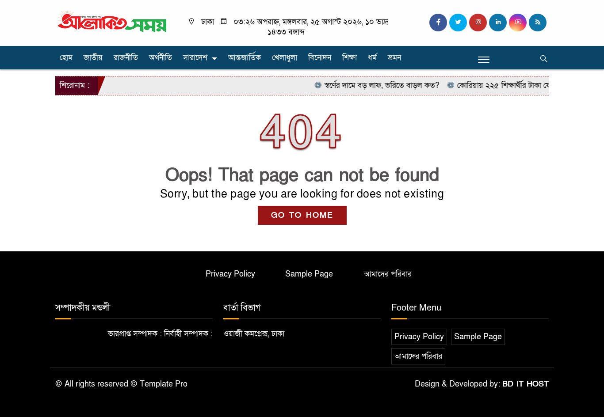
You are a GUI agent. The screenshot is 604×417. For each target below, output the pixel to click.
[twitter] (458, 22)
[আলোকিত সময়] (113, 22)
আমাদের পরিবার (388, 274)
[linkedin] (498, 22)
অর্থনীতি (160, 58)
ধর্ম (372, 58)
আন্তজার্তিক (244, 58)
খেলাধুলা (284, 58)
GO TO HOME (302, 215)
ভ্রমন (394, 58)
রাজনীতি (126, 58)
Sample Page (309, 274)
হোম (66, 58)
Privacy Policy (230, 274)
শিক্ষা (349, 58)
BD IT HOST (525, 384)
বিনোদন (319, 58)
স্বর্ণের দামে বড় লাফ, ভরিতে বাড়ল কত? (375, 85)
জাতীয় (93, 58)
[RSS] (538, 22)
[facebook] (438, 22)
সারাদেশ (195, 58)
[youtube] (518, 22)
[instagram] (478, 22)
